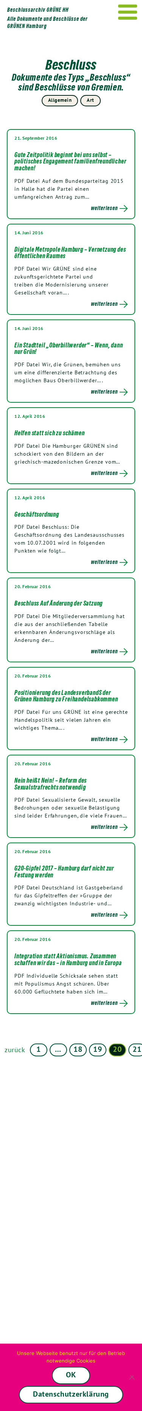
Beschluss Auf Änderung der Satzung (58, 603)
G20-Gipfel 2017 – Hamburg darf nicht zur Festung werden (64, 871)
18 (77, 1049)
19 (97, 1049)
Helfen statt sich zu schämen (49, 433)
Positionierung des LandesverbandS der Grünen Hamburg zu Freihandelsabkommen (66, 696)
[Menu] (128, 12)
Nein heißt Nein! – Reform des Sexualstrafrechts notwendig (50, 784)
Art (90, 100)
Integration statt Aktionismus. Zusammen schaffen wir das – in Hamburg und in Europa (68, 959)
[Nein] (132, 1377)
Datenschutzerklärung (71, 1394)
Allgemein (60, 100)
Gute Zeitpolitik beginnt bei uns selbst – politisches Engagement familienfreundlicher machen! (70, 161)
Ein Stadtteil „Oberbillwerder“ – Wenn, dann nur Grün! (68, 348)
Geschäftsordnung (36, 514)
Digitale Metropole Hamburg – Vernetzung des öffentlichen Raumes (70, 253)
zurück (15, 1049)
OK (71, 1375)
